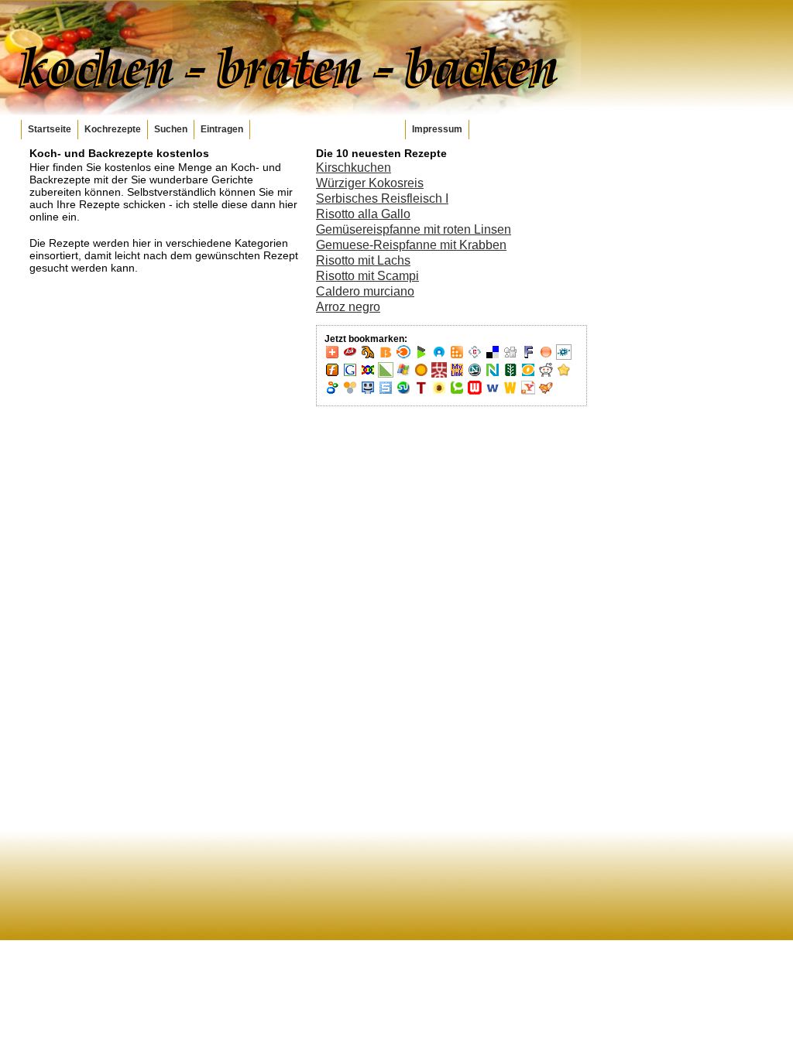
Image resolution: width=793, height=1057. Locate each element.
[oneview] (528, 374)
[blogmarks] (421, 356)
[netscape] (474, 374)
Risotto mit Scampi (367, 275)
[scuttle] (564, 374)
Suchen (170, 129)
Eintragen (222, 129)
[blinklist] (403, 356)
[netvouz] (492, 374)
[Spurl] (385, 392)
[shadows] (332, 392)
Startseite (49, 129)
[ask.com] (350, 356)
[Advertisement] (649, 379)
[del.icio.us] (492, 356)
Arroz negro (348, 306)
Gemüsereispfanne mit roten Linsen (413, 229)
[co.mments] (457, 356)
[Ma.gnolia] (421, 374)
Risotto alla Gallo (363, 214)
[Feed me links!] (546, 356)
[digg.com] (510, 356)
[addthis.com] (332, 356)
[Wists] (510, 392)
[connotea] (474, 356)
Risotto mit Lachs (363, 260)
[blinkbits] (385, 356)
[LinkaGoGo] (368, 374)
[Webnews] (474, 392)
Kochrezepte (112, 129)
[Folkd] (564, 356)
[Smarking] (368, 392)
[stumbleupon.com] (403, 392)
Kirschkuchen (353, 167)
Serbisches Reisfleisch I (382, 198)
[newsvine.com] (510, 374)
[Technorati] (457, 392)
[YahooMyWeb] (528, 392)
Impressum (437, 129)
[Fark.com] (528, 356)
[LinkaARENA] (385, 374)
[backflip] (368, 356)
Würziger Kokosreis (370, 183)
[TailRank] (421, 392)
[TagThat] (439, 392)
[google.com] (350, 374)
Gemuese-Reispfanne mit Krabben (411, 244)
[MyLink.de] (457, 374)
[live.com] (403, 374)
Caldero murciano (365, 291)
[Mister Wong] (439, 374)
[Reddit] (546, 374)
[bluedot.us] (439, 356)
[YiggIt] (546, 392)
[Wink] (492, 392)
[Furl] (332, 374)
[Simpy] (350, 392)
